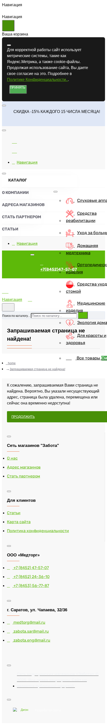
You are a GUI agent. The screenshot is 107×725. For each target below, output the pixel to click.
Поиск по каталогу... (16, 316)
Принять (17, 87)
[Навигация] (14, 293)
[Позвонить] (14, 150)
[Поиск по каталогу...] (8, 307)
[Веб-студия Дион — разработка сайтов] (22, 710)
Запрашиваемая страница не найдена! (37, 369)
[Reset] (8, 25)
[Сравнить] (14, 141)
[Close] (6, 122)
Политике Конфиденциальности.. (37, 79)
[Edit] (9, 45)
